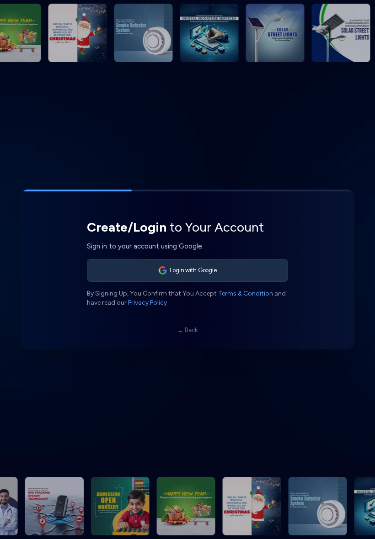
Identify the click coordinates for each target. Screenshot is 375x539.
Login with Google (193, 270)
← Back (187, 330)
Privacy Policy (147, 302)
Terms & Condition (245, 293)
